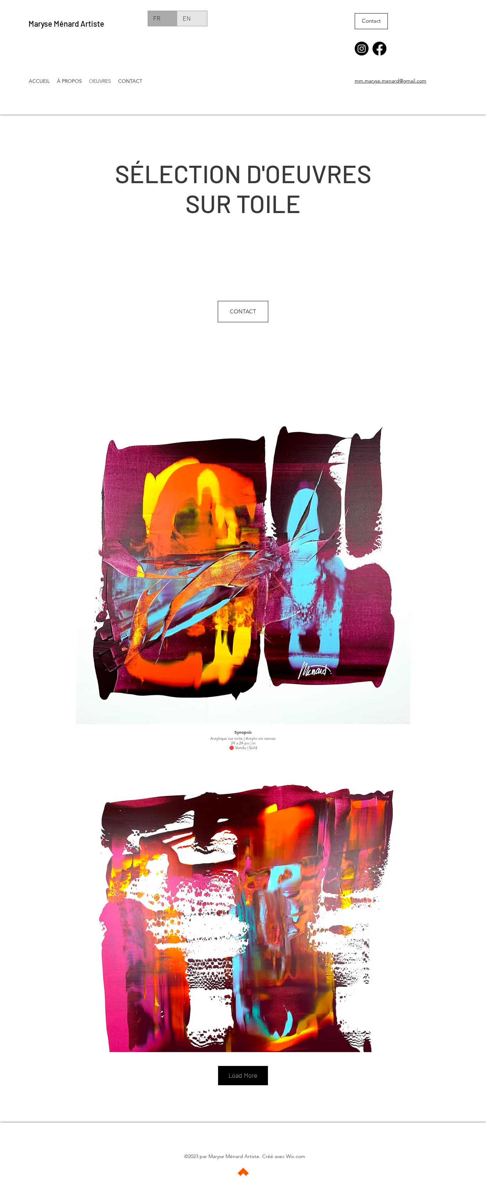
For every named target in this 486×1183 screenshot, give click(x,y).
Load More (243, 1075)
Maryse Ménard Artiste (66, 23)
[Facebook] (379, 48)
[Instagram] (362, 48)
